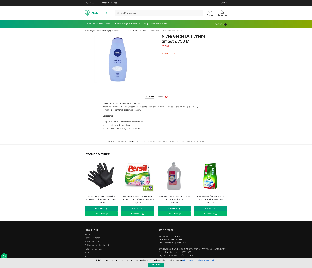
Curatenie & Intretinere (171, 141)
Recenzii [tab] (160, 96)
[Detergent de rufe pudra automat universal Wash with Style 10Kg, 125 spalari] (210, 177)
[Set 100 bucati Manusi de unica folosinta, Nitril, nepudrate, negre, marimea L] (101, 177)
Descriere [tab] (149, 96)
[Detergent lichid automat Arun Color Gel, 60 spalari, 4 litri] (174, 177)
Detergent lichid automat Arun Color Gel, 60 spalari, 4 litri (174, 197)
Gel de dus (127, 30)
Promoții (210, 15)
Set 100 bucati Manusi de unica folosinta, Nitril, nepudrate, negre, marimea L (101, 198)
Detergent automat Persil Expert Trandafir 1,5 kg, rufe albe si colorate (138, 197)
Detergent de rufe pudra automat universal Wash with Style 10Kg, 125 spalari (211, 198)
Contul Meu (222, 15)
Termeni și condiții (93, 237)
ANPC (87, 252)
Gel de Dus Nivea (140, 30)
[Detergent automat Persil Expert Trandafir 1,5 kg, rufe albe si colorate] (137, 177)
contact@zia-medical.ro (109, 3)
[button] (149, 37)
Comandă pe (100, 214)
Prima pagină (90, 30)
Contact (224, 3)
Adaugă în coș (101, 208)
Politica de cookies (93, 249)
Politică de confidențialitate (97, 245)
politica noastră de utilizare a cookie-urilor (198, 260)
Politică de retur (92, 241)
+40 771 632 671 (91, 3)
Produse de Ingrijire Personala (109, 30)
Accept (156, 264)
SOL (86, 256)
